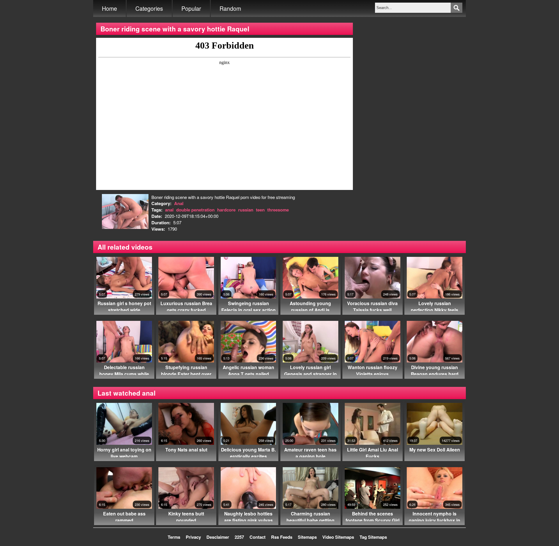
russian (245, 210)
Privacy (193, 537)
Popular (191, 8)
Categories (149, 8)
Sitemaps (307, 537)
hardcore (226, 210)
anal (169, 210)
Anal (178, 203)
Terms (174, 537)
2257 (239, 537)
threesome (278, 210)
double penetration (195, 210)
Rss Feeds (281, 537)
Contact (258, 537)
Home (109, 8)
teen (260, 210)
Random (230, 8)
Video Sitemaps (338, 537)
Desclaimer (217, 537)
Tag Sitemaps (373, 537)
